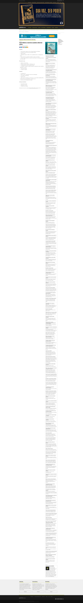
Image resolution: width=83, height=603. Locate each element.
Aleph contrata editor (49, 494)
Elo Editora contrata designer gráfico (51, 275)
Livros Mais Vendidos (45, 7)
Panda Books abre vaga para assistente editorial (50, 364)
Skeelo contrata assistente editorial (51, 456)
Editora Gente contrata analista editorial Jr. (50, 173)
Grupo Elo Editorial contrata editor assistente (50, 235)
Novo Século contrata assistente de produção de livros (51, 478)
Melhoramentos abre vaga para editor (51, 289)
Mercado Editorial (53, 7)
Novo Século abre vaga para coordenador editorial (50, 69)
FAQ (60, 2)
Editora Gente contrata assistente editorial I (50, 259)
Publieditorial (26, 8)
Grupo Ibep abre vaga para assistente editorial (51, 451)
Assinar (51, 568)
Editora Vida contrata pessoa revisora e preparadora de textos (51, 345)
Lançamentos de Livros (39, 7)
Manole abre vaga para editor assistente (50, 294)
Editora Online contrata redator (50, 309)
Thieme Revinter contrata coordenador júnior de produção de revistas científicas (51, 300)
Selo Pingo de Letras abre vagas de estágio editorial (51, 106)
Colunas (39, 4)
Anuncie (58, 2)
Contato (63, 2)
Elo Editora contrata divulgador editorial (50, 198)
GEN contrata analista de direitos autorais (50, 142)
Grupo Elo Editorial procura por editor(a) (50, 137)
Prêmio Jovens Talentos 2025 (40, 2)
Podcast (53, 4)
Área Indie (29, 4)
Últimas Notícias (34, 4)
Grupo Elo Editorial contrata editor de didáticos (51, 213)
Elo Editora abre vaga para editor (50, 111)
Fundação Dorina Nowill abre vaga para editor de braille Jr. (51, 515)
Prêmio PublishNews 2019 (37, 573)
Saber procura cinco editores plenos (51, 428)
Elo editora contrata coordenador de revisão (51, 178)
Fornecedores (34, 558)
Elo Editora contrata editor (49, 187)
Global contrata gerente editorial (50, 264)
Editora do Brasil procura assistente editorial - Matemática (51, 532)
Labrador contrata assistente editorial (51, 510)
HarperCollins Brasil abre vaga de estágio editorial (50, 405)
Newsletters (29, 2)
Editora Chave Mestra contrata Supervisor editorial (50, 313)
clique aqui (51, 552)
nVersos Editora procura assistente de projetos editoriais (51, 80)
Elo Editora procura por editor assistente (50, 183)
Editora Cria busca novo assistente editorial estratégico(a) (51, 63)
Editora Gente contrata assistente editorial (50, 373)
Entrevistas (28, 7)
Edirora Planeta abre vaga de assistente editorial (50, 400)
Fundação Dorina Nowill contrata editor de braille (50, 384)
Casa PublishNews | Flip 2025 (48, 2)
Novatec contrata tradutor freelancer (51, 359)
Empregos (56, 4)
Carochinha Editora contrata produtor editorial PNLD (51, 157)
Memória (49, 7)
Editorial (20, 18)
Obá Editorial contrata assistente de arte (51, 524)
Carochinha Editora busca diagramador (49, 118)
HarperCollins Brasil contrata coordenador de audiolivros (50, 75)
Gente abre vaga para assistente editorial (50, 536)
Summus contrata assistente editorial (51, 151)
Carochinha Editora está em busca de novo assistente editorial (51, 57)
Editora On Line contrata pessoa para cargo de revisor (51, 101)
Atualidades (20, 7)
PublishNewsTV (48, 4)
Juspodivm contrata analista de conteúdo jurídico (50, 506)
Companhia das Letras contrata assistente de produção (50, 461)
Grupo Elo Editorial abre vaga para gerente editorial (51, 270)
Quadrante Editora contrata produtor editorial (51, 483)
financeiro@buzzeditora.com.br (33, 65)
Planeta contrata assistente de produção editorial (50, 249)
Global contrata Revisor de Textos (50, 333)
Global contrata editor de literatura (51, 163)
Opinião (57, 7)
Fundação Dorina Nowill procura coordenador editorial (50, 442)
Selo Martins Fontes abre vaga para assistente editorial (51, 132)
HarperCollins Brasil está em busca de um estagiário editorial (51, 47)
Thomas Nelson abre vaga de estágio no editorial (51, 392)
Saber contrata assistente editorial (51, 437)
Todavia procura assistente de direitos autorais (51, 378)
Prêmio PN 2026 (34, 2)
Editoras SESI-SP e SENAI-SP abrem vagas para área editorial (51, 499)
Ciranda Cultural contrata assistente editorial (51, 254)
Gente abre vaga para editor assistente (51, 490)
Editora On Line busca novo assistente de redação (51, 95)
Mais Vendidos (43, 4)
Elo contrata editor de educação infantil (50, 207)
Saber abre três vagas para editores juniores (51, 433)
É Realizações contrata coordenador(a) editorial (51, 304)
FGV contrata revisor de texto (50, 520)
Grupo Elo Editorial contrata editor (50, 218)
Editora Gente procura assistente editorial (50, 240)
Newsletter (47, 558)
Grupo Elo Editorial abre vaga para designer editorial (51, 223)
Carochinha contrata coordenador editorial (50, 467)
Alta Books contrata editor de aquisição (50, 396)
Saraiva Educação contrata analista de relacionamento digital (51, 473)
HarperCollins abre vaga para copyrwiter (50, 281)
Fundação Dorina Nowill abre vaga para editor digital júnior (51, 322)
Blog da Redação (25, 7)
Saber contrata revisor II (49, 425)
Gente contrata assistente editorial (50, 414)
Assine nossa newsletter (22, 0)
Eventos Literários (33, 7)
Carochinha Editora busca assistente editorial (51, 35)
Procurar (25, 568)
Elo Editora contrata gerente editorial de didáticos (51, 228)
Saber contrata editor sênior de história (50, 419)
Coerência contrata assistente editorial (51, 528)
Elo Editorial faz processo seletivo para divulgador (51, 123)
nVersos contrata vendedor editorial (51, 167)
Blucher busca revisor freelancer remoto (50, 41)
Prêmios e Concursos (21, 8)
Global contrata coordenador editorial (51, 351)
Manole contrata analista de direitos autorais (51, 87)
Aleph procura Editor (49, 327)
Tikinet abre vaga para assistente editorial (50, 447)
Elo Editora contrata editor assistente (51, 355)
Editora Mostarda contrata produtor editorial (51, 148)
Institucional (54, 2)
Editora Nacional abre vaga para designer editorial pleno (50, 192)
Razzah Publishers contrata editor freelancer (50, 341)
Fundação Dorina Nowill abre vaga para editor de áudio (51, 388)
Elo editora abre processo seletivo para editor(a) (50, 52)
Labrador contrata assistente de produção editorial (50, 318)
